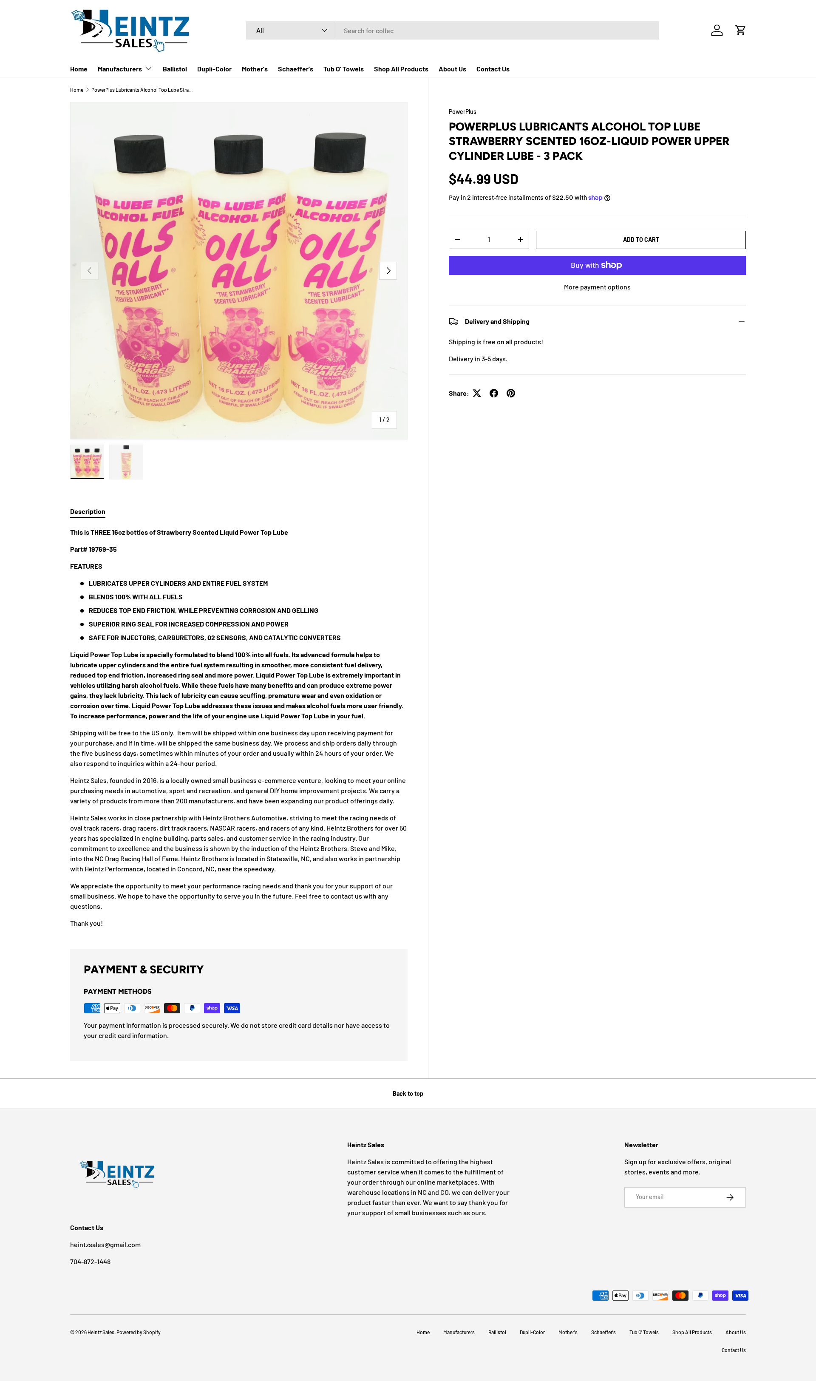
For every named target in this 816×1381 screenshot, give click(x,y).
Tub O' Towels (343, 69)
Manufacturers (120, 69)
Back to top (408, 1093)
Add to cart (641, 239)
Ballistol (175, 69)
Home (79, 69)
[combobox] (452, 30)
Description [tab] (87, 511)
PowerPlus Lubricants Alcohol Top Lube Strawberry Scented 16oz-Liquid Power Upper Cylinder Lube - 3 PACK (142, 89)
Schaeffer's (295, 69)
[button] (740, 30)
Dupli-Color (214, 69)
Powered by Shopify (138, 1332)
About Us (452, 69)
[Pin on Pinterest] (510, 393)
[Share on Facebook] (493, 393)
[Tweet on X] (476, 393)
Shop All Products (401, 69)
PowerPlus (462, 111)
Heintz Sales (101, 1332)
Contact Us (493, 69)
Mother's (255, 69)
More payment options (597, 287)
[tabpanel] (239, 727)
